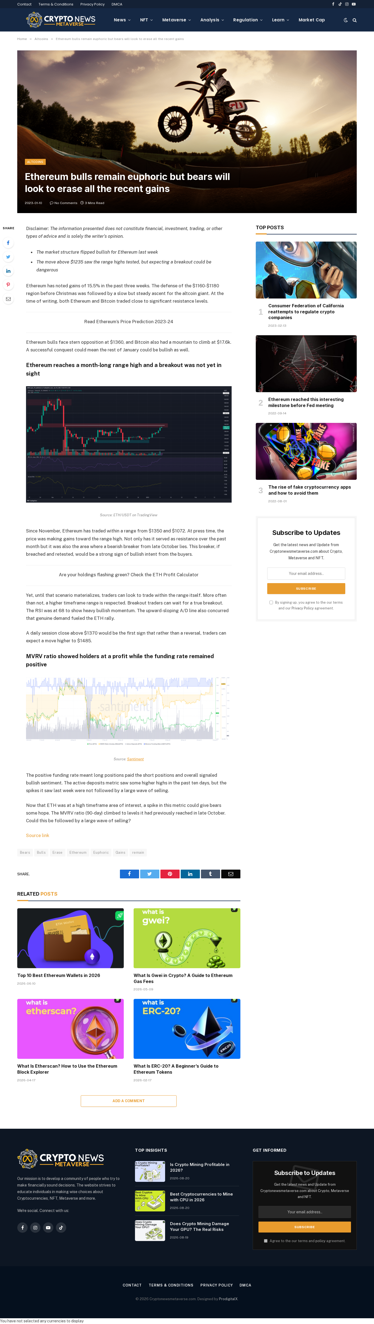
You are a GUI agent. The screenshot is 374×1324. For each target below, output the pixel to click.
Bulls (41, 852)
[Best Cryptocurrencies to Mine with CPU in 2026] (150, 1201)
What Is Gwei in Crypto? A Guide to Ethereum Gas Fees (183, 978)
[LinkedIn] (8, 270)
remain (138, 852)
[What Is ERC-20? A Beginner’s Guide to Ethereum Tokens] (187, 1029)
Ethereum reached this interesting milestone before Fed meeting (306, 402)
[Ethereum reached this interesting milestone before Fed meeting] (306, 363)
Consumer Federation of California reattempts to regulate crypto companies (306, 311)
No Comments (65, 203)
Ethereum (78, 852)
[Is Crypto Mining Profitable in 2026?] (150, 1171)
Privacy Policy (92, 4)
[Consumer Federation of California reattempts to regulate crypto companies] (306, 270)
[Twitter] (8, 256)
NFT (144, 20)
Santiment (135, 759)
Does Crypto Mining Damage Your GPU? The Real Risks (199, 1226)
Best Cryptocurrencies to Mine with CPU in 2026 (201, 1196)
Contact (24, 4)
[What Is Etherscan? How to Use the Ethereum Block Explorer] (70, 1029)
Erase (58, 852)
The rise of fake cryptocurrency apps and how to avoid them (309, 490)
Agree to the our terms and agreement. (307, 1241)
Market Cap (312, 20)
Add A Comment (129, 1101)
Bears (25, 852)
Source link (37, 835)
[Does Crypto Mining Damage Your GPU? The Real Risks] (150, 1230)
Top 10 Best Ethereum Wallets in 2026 (58, 975)
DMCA (117, 4)
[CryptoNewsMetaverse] (61, 19)
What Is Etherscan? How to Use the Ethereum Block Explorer (67, 1069)
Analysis (209, 20)
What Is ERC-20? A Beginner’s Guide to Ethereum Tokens (176, 1069)
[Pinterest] (8, 284)
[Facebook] (8, 242)
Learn (278, 20)
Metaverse (174, 20)
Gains (120, 852)
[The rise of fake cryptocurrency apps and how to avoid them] (306, 451)
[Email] (8, 298)
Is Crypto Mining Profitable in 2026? (199, 1167)
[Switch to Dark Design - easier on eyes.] (346, 20)
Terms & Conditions (56, 4)
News (120, 20)
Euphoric (101, 852)
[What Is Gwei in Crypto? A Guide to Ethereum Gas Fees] (187, 938)
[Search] (354, 20)
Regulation (245, 20)
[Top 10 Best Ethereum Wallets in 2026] (70, 938)
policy (320, 1241)
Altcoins (35, 162)
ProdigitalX (228, 1299)
